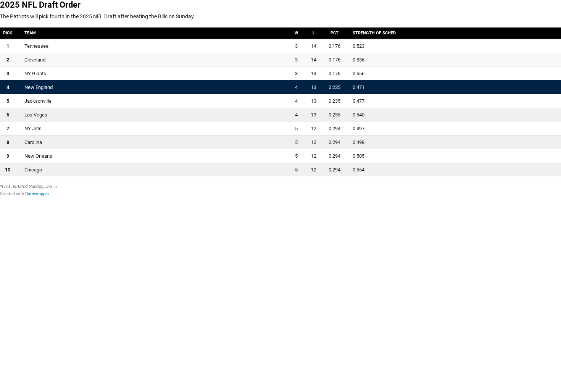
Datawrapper (37, 193)
